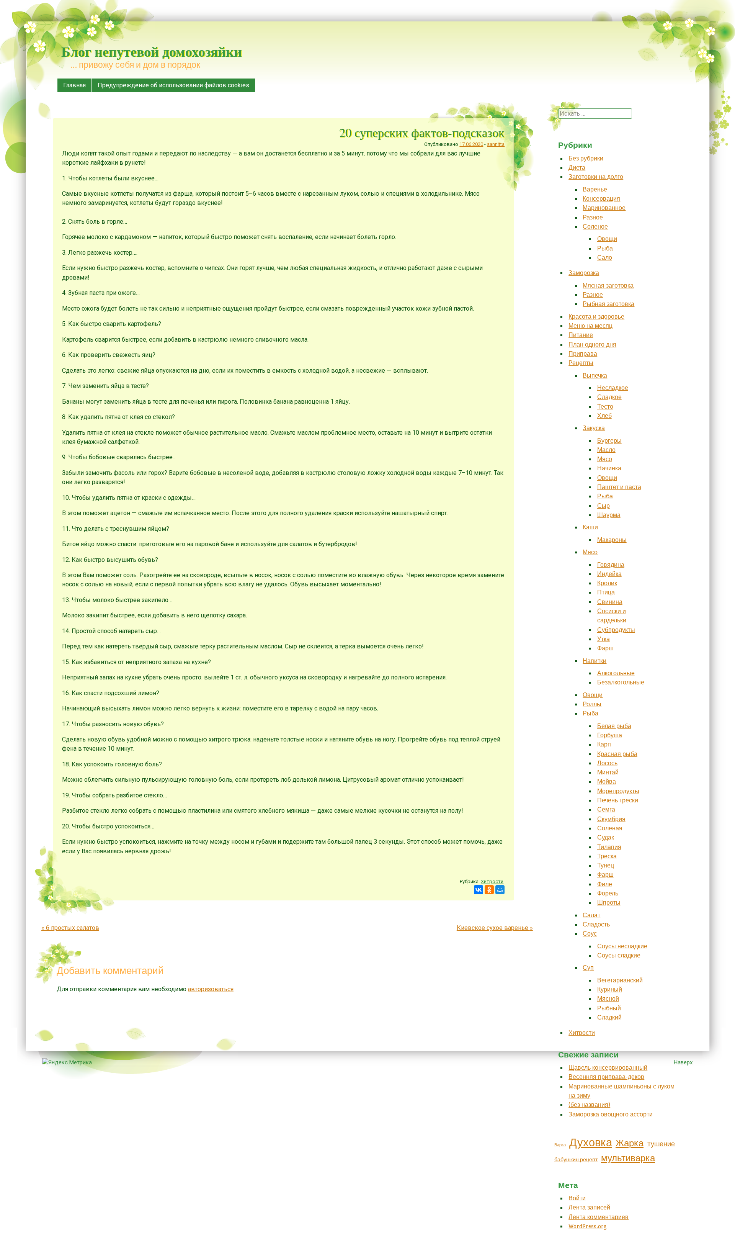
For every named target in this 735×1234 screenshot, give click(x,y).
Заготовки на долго (595, 176)
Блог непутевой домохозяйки (151, 51)
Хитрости (492, 881)
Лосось (607, 763)
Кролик (607, 583)
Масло (606, 450)
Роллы (592, 704)
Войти (577, 1198)
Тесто (605, 406)
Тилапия (609, 847)
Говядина (610, 564)
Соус (590, 933)
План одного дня (592, 344)
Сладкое (609, 397)
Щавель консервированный (607, 1067)
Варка (560, 1145)
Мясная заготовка (608, 285)
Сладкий (609, 1017)
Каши (590, 527)
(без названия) (589, 1104)
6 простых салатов (70, 927)
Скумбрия (611, 819)
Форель (607, 893)
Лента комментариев (598, 1217)
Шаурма (609, 515)
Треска (607, 856)
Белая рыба (614, 726)
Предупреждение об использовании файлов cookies (173, 85)
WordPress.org (587, 1226)
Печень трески (617, 800)
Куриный (609, 989)
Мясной (608, 998)
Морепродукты (618, 791)
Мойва (606, 781)
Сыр (603, 505)
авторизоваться (211, 989)
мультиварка (628, 1158)
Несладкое (612, 388)
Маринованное (604, 208)
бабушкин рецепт (576, 1159)
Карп (604, 744)
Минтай (608, 772)
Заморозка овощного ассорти (610, 1114)
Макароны (612, 540)
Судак (605, 837)
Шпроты (609, 902)
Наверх (683, 1062)
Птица (606, 592)
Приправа (582, 353)
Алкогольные (616, 673)
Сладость (596, 924)
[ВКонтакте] (478, 889)
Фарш (605, 648)
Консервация (601, 198)
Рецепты (580, 363)
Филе (604, 884)
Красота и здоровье (596, 316)
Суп (588, 967)
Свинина (609, 602)
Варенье (595, 189)
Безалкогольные (620, 682)
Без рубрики (585, 158)
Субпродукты (616, 630)
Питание (580, 335)
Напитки (594, 661)
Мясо (604, 459)
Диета (576, 167)
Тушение (661, 1144)
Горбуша (609, 735)
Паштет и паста (619, 487)
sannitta (496, 144)
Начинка (609, 468)
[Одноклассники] (489, 889)
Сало (604, 257)
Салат (591, 915)
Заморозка (583, 273)
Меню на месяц (590, 325)
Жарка (630, 1143)
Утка (603, 639)
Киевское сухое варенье (495, 927)
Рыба (605, 248)
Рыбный (609, 1008)
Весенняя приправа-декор (606, 1077)
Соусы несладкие (622, 946)
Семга (606, 809)
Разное (593, 217)
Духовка (590, 1143)
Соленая (609, 828)
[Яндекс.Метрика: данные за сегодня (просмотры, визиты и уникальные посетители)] (67, 1062)
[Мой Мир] (500, 889)
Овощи (607, 239)
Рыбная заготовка (608, 304)
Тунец (605, 865)
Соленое (595, 226)
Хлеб (604, 415)
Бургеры (609, 440)
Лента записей (589, 1207)
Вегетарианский (620, 980)
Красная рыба (617, 754)
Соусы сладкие (618, 955)
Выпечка (595, 375)
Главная (74, 85)
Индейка (609, 574)
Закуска (594, 428)
